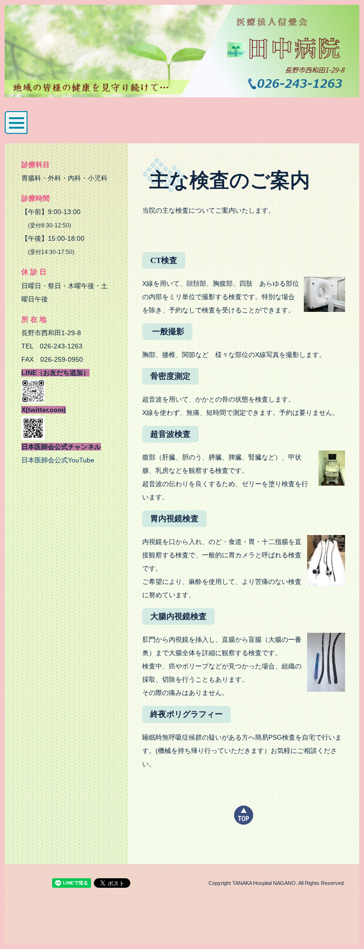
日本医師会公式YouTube (57, 460)
